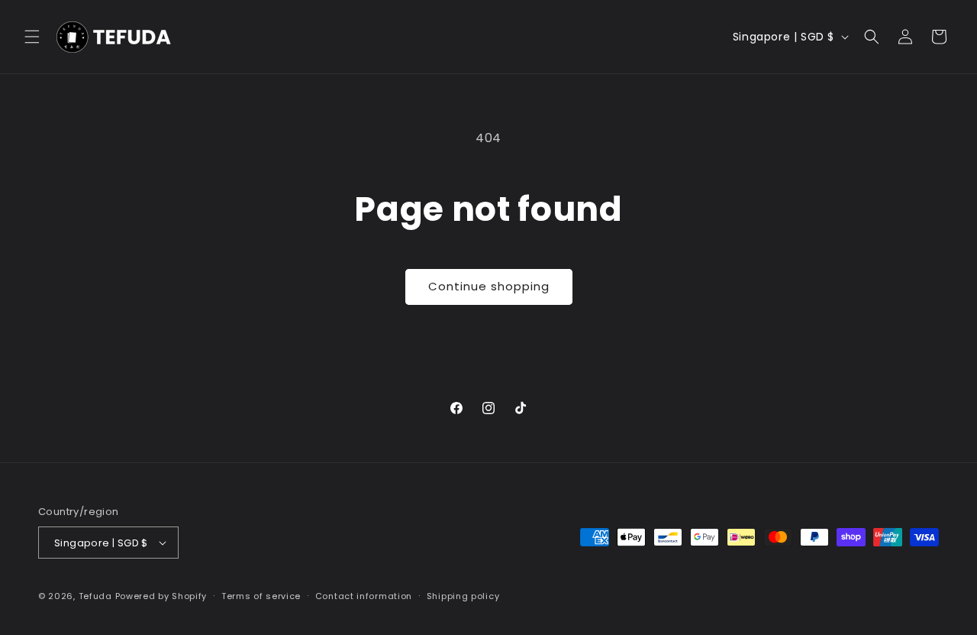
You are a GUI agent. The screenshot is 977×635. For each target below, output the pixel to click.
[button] (32, 36)
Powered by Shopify (161, 596)
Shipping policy (463, 596)
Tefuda (95, 596)
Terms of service (261, 596)
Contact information (363, 596)
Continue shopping (489, 286)
